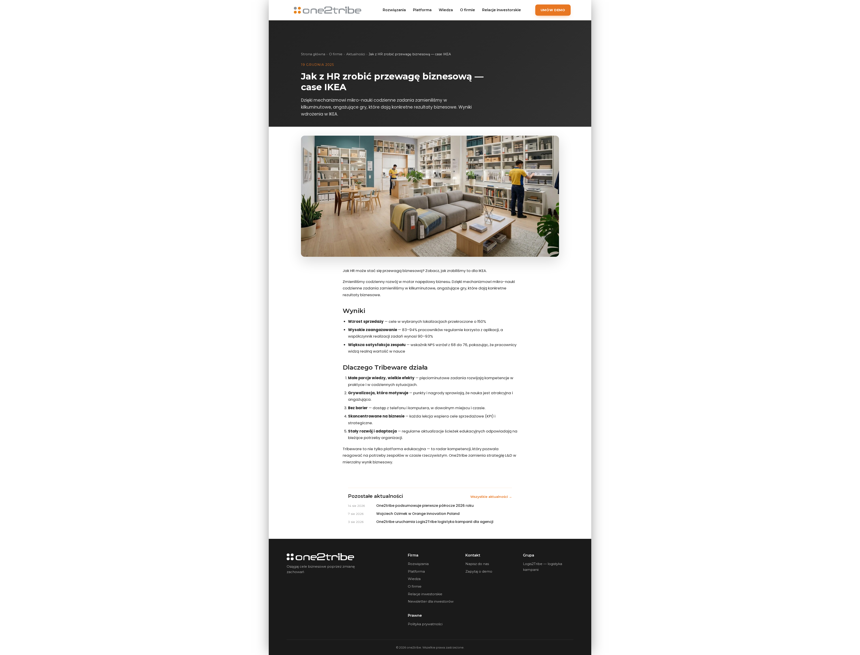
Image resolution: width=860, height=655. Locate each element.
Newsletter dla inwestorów (431, 601)
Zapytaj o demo (478, 571)
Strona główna (313, 54)
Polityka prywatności (425, 624)
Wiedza (446, 10)
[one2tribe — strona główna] (327, 10)
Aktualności (355, 54)
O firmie (467, 10)
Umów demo (553, 10)
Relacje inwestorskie (501, 10)
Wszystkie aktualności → (491, 497)
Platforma (422, 10)
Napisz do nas (477, 564)
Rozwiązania (394, 10)
